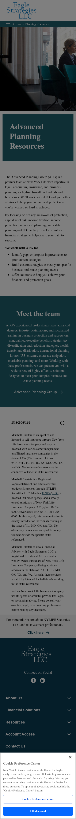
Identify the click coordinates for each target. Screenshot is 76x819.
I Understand (38, 811)
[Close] (70, 757)
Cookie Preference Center (38, 799)
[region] (38, 786)
